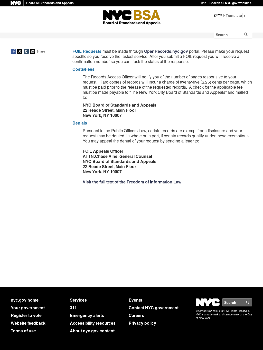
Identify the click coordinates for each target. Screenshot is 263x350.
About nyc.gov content (92, 331)
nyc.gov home (25, 300)
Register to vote (26, 315)
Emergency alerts (87, 315)
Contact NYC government (154, 308)
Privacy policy (142, 323)
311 (204, 3)
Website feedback (28, 323)
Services (78, 300)
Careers (136, 315)
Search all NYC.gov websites (230, 3)
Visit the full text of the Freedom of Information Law (132, 182)
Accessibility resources (93, 323)
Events (135, 300)
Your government (28, 308)
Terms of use (23, 331)
